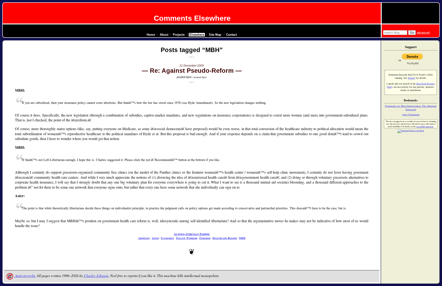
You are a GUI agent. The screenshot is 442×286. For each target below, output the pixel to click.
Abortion (144, 238)
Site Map (215, 34)
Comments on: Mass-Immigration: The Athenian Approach (410, 107)
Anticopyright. (25, 275)
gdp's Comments (410, 114)
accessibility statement (424, 126)
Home (151, 34)
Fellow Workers (186, 238)
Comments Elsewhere (192, 18)
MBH (242, 238)
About (164, 34)
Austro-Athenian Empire (192, 234)
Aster (155, 238)
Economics (167, 238)
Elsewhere (196, 34)
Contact (231, 34)
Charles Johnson (96, 275)
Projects (179, 34)
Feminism (204, 238)
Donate (411, 77)
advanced (423, 32)
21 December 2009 (192, 65)
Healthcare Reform (224, 238)
